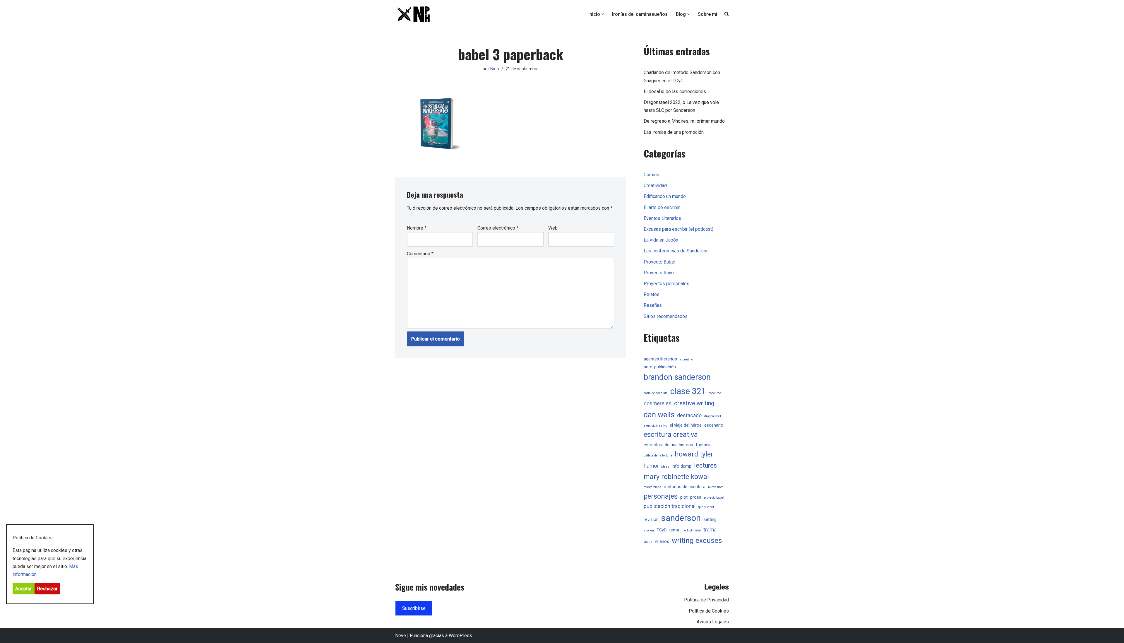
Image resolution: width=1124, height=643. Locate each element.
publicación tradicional (669, 506)
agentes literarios (660, 359)
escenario (713, 425)
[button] (603, 14)
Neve (400, 635)
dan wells (659, 414)
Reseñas (653, 305)
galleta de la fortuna (658, 455)
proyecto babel (714, 498)
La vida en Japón (661, 240)
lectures (705, 465)
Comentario (420, 253)
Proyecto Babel (659, 262)
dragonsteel (712, 416)
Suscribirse (414, 608)
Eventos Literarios (662, 218)
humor (651, 466)
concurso (715, 393)
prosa (695, 497)
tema (674, 530)
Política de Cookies (709, 611)
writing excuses (697, 540)
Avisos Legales (713, 622)
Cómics (651, 174)
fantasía (704, 444)
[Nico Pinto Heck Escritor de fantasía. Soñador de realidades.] (412, 14)
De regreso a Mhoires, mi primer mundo (684, 121)
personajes (661, 496)
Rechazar (47, 588)
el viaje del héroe (686, 425)
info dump (681, 466)
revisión (651, 519)
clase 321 (688, 391)
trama (710, 530)
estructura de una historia (668, 444)
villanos (662, 541)
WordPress (460, 635)
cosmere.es (657, 403)
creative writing (694, 403)
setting (710, 519)
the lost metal (691, 530)
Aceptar (23, 588)
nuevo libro (715, 487)
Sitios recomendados (666, 316)
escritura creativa (671, 434)
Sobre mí (707, 14)
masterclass (652, 487)
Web (553, 228)
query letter (706, 507)
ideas (665, 466)
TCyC (661, 530)
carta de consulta (656, 393)
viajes (648, 542)
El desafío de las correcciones (675, 91)
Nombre (416, 228)
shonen (649, 530)
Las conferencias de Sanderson (676, 251)
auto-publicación (660, 367)
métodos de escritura (684, 486)
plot (684, 497)
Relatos (651, 294)
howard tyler (694, 454)
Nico (494, 68)
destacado (689, 415)
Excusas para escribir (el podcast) (678, 229)
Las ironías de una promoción (674, 132)
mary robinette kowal (676, 477)
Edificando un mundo (665, 196)
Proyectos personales (666, 283)
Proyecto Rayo (659, 273)
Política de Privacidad (706, 600)
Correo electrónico (497, 228)
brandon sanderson (677, 377)
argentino (686, 359)
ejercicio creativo (655, 425)
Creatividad (655, 185)
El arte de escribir (662, 207)
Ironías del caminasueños (640, 14)
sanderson (681, 518)
